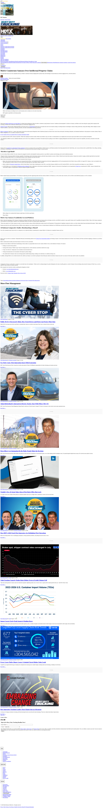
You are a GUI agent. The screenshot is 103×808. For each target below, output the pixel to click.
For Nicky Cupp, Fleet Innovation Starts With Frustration (18, 362)
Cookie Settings (44, 62)
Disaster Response (3, 41)
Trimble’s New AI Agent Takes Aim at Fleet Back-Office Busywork (20, 492)
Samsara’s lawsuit (3, 126)
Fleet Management (3, 50)
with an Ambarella (25, 166)
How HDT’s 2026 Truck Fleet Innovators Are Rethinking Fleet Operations (23, 533)
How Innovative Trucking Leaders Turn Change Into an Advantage (20, 709)
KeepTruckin (32, 126)
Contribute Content (66, 62)
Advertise (17, 62)
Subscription (2, 62)
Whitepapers (22, 61)
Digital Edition (7, 19)
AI (17, 166)
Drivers (1, 44)
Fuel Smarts (2, 52)
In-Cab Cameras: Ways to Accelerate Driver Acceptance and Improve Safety (14, 134)
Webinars (26, 61)
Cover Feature (5, 1)
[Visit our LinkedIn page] (2, 720)
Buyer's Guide (34, 61)
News (9, 1)
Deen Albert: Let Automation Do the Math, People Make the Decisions (21, 451)
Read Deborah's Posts (4, 79)
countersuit (6, 131)
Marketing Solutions (59, 62)
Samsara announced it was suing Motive (12, 123)
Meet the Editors (8, 62)
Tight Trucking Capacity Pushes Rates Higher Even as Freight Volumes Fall (23, 580)
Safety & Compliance (4, 59)
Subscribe (2, 19)
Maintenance (2, 55)
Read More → (3, 326)
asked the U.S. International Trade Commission (16, 147)
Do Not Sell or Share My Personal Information (25, 806)
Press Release (73, 62)
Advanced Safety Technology (27, 280)
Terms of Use (8, 806)
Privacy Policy (29, 62)
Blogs (16, 61)
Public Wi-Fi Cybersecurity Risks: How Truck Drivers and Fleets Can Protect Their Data (27, 322)
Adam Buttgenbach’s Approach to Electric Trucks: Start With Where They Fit (24, 404)
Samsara (4, 280)
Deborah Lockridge (12, 360)
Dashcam (20, 166)
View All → (2, 715)
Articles (11, 1)
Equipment (2, 48)
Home (1, 67)
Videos (9, 61)
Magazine (13, 61)
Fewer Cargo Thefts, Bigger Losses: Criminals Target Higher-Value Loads (23, 662)
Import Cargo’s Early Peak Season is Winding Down (16, 621)
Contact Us (25, 62)
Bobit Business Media (51, 62)
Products (2, 57)
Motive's (2, 131)
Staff (10, 577)
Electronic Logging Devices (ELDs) (7, 46)
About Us (21, 62)
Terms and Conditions (36, 62)
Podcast (29, 61)
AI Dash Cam (78, 166)
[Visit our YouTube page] (4, 720)
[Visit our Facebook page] (1, 720)
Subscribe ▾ (3, 3)
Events (18, 61)
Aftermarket (2, 39)
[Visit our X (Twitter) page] (3, 720)
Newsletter (13, 62)
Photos (1, 61)
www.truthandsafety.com (10, 271)
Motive (7, 280)
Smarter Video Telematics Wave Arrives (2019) (17, 273)
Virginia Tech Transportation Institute (43, 238)
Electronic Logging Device (15, 164)
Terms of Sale (13, 806)
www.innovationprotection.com (12, 269)
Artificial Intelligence (17, 280)
